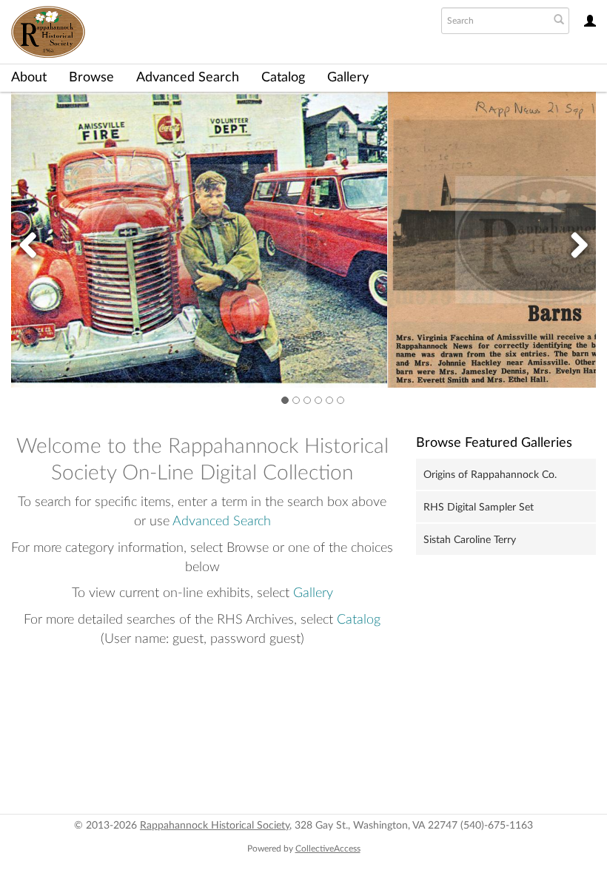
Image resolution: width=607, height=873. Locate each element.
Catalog (283, 77)
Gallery (348, 77)
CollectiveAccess (327, 848)
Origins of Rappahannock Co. (490, 475)
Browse (91, 77)
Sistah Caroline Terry (469, 540)
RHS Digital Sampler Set (478, 507)
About (29, 77)
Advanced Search (187, 77)
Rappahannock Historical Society (214, 825)
